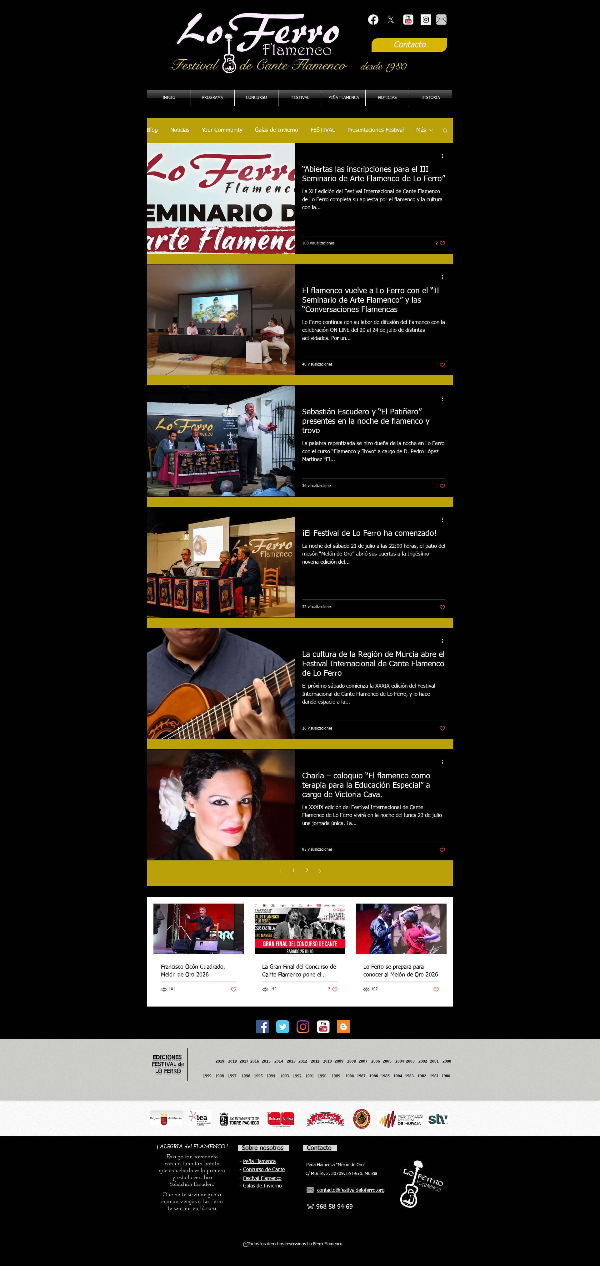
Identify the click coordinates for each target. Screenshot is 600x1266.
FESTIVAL (323, 130)
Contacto (319, 1148)
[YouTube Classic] (408, 19)
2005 (389, 1061)
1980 (447, 1076)
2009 (341, 1061)
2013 (292, 1061)
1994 (272, 1076)
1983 (409, 1076)
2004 (399, 1061)
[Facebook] (373, 19)
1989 (338, 1076)
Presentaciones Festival (376, 130)
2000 (446, 1061)
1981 (434, 1076)
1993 (284, 1076)
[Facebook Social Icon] (262, 1026)
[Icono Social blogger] (343, 1026)
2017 (244, 1061)
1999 (209, 1076)
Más (421, 130)
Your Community (222, 130)
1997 (235, 1076)
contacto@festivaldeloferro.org (351, 1190)
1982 (424, 1076)
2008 (353, 1061)
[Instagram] (303, 1026)
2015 (266, 1061)
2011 (317, 1061)
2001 (436, 1061)
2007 (365, 1061)
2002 (422, 1061)
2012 (304, 1061)
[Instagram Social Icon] (426, 19)
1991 (309, 1076)
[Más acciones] (444, 156)
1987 (363, 1076)
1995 (259, 1076)
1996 (248, 1076)
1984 (399, 1076)
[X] (391, 19)
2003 (412, 1061)
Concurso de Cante (264, 1169)
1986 (374, 1076)
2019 (220, 1061)
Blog (152, 130)
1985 (385, 1076)
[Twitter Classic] (282, 1026)
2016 (254, 1061)
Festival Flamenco (262, 1178)
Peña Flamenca (259, 1161)
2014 (278, 1061)
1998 (221, 1076)
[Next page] (319, 871)
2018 (233, 1061)
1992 (297, 1076)
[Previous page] (280, 871)
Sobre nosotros (262, 1148)
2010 (327, 1061)
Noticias (179, 130)
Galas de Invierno (276, 130)
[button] (343, 98)
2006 (377, 1061)
